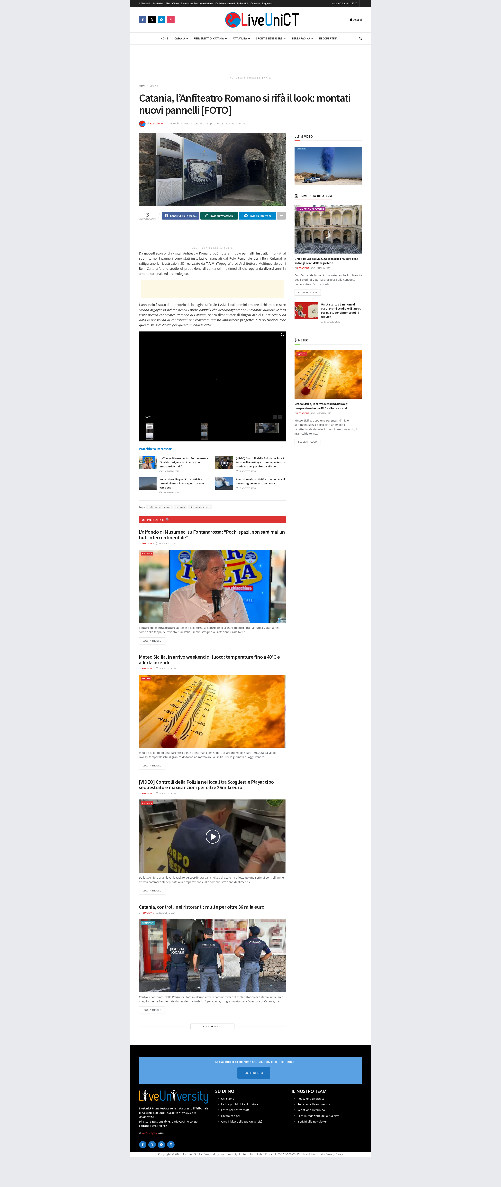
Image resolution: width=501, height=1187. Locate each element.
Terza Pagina (301, 38)
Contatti (255, 3)
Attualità (240, 38)
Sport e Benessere (269, 38)
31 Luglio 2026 (322, 268)
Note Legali (149, 1133)
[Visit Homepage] (262, 20)
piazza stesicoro (200, 507)
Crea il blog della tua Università (241, 1121)
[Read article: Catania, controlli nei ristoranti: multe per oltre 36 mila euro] (212, 955)
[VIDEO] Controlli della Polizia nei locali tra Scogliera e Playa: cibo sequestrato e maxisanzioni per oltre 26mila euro (260, 462)
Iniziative (158, 3)
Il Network (145, 3)
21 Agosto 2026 (247, 471)
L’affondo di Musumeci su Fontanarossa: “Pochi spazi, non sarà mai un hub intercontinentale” (184, 462)
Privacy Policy (334, 1154)
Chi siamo (227, 1098)
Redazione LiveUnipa (311, 1110)
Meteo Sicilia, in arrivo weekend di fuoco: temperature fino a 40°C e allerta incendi (209, 660)
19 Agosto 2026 (170, 492)
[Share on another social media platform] (281, 216)
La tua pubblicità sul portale (239, 1104)
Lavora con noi (230, 1116)
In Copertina (328, 38)
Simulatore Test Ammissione (197, 3)
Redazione (156, 123)
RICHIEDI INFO (253, 1073)
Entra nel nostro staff (235, 1110)
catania (180, 507)
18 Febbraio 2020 (179, 123)
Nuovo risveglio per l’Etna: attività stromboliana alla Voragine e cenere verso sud (181, 483)
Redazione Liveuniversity (313, 1104)
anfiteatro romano (159, 507)
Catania (179, 38)
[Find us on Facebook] (142, 19)
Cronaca (147, 922)
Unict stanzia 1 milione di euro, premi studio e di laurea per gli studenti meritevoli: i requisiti (341, 310)
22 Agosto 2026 (170, 471)
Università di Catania (209, 38)
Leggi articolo (154, 640)
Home (164, 38)
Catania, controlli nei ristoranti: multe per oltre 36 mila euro (201, 907)
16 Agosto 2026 (247, 488)
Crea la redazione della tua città (318, 1116)
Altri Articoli (212, 1026)
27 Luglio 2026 (331, 321)
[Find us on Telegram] (161, 19)
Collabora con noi (225, 3)
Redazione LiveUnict (310, 1098)
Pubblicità (242, 3)
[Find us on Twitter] (152, 19)
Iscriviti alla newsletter (312, 1121)
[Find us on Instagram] (171, 19)
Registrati (267, 3)
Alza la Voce (172, 3)
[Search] (360, 38)
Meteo (146, 678)
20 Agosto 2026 (167, 912)
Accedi (357, 19)
